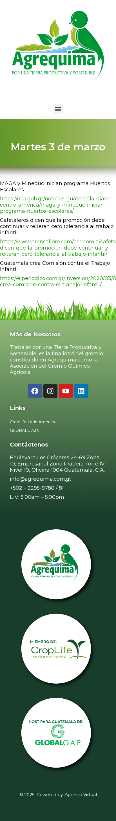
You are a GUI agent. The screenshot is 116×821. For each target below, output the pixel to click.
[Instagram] (50, 391)
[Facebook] (35, 391)
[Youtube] (66, 391)
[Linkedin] (81, 391)
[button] (58, 109)
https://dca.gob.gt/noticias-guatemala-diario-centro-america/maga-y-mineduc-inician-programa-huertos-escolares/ (56, 205)
